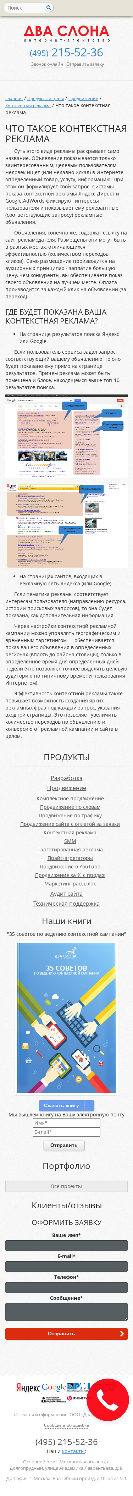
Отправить (64, 1145)
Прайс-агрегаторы (70, 858)
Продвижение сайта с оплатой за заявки (70, 824)
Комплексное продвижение (70, 798)
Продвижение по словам (70, 807)
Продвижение (83, 98)
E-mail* (66, 1256)
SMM (70, 841)
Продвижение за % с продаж (70, 875)
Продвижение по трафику (70, 815)
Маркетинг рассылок (70, 883)
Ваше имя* (66, 1235)
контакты (73, 1451)
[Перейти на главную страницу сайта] (66, 33)
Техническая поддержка (66, 903)
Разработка (67, 778)
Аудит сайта (66, 894)
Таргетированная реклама (70, 849)
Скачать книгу (61, 1105)
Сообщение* (66, 1297)
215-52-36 (66, 52)
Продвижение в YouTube (70, 866)
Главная (14, 98)
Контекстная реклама (28, 106)
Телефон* (66, 1277)
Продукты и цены (45, 98)
